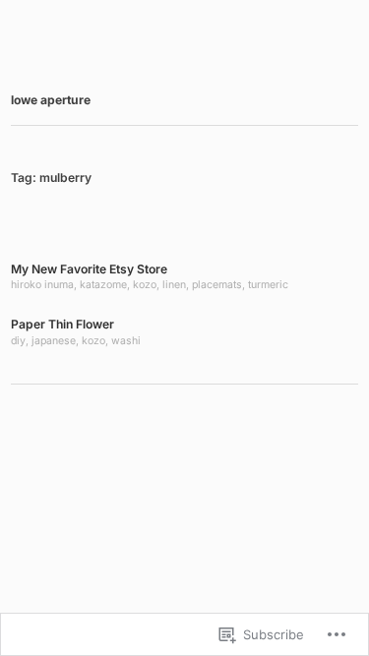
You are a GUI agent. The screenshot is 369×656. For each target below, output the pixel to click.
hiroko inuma (42, 284)
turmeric (268, 284)
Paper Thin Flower (62, 324)
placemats (217, 284)
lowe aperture (51, 99)
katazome (103, 284)
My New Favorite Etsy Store (89, 269)
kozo (144, 284)
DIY (18, 340)
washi (126, 340)
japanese (53, 340)
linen (174, 284)
